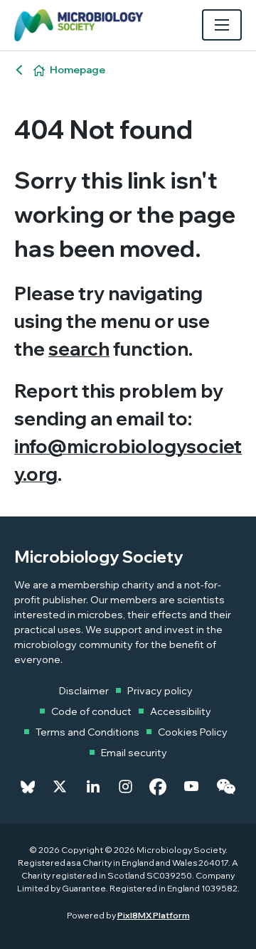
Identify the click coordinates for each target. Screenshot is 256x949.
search (79, 349)
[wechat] (225, 786)
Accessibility (180, 711)
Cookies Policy (193, 732)
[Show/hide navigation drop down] (222, 25)
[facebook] (157, 786)
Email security (134, 752)
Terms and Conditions (87, 732)
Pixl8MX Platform (153, 915)
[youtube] (191, 786)
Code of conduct (91, 711)
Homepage (77, 69)
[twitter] (59, 786)
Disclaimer (84, 690)
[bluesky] (28, 787)
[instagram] (125, 786)
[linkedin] (93, 786)
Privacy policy (160, 690)
